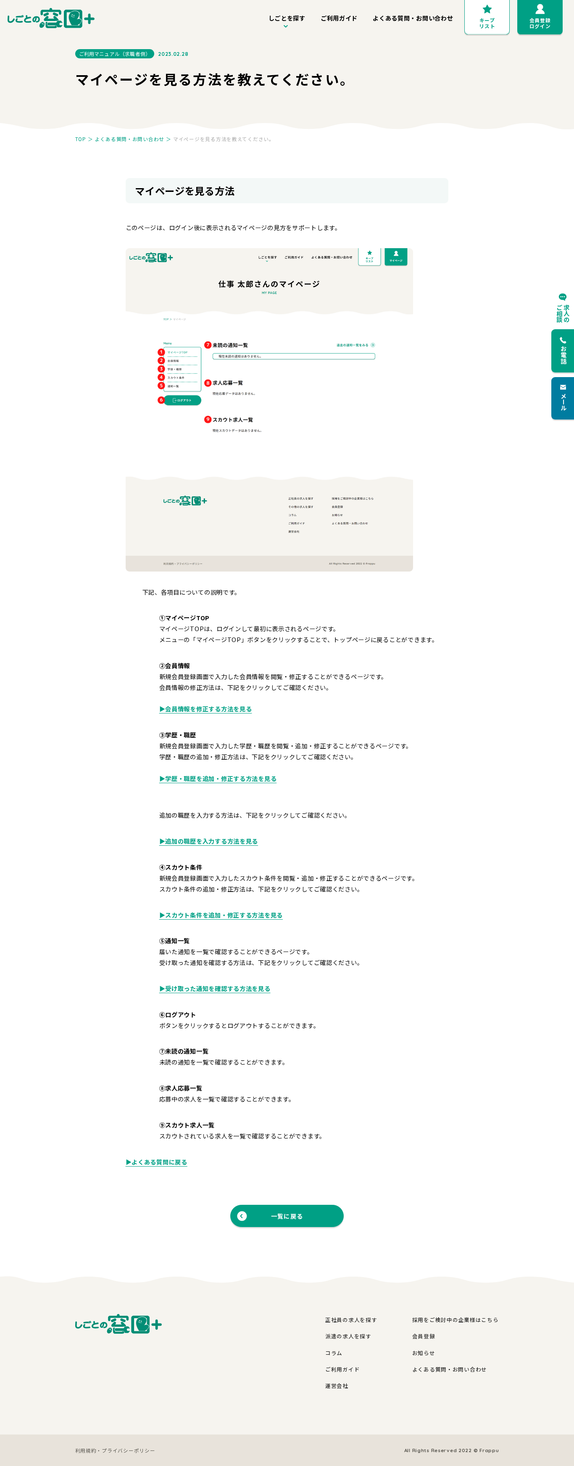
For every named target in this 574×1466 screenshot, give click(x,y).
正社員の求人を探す (351, 1320)
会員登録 (423, 1336)
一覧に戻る (287, 1216)
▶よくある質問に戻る (156, 1161)
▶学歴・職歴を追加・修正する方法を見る (218, 778)
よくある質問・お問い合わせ (413, 17)
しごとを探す (287, 17)
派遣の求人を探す (348, 1336)
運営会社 (336, 1386)
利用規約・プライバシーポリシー (115, 1450)
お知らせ (423, 1353)
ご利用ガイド (339, 17)
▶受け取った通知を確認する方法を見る (215, 988)
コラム (333, 1353)
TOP (80, 138)
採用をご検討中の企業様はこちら (455, 1320)
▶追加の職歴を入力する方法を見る (208, 841)
